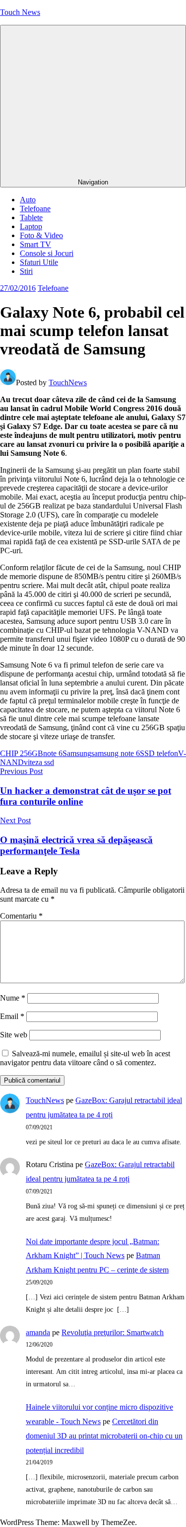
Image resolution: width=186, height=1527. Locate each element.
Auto (28, 199)
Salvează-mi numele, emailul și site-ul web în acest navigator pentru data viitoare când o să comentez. (85, 1058)
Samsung (76, 753)
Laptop (31, 226)
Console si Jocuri (46, 253)
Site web (13, 1034)
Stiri (26, 271)
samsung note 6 (115, 753)
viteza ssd (39, 762)
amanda (38, 1332)
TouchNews (68, 382)
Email (12, 1016)
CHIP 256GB (21, 753)
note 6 (52, 753)
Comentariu (21, 916)
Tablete (31, 217)
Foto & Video (41, 235)
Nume (12, 998)
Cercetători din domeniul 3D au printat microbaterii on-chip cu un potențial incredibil (104, 1435)
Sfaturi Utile (39, 262)
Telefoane (35, 208)
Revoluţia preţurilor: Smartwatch (113, 1332)
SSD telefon (159, 753)
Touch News (20, 12)
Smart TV (35, 244)
